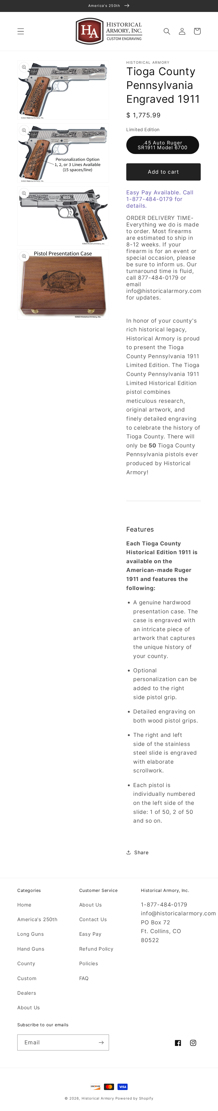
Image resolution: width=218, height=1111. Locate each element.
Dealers (26, 993)
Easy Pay (90, 934)
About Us (28, 1007)
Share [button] (141, 852)
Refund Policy (96, 949)
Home (24, 905)
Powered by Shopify (134, 1098)
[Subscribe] (101, 1043)
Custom (27, 978)
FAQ (84, 978)
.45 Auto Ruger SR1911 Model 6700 (162, 145)
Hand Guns (31, 949)
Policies (88, 963)
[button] (20, 31)
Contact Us (93, 919)
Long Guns (30, 934)
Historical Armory (98, 1098)
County (26, 963)
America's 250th (37, 919)
